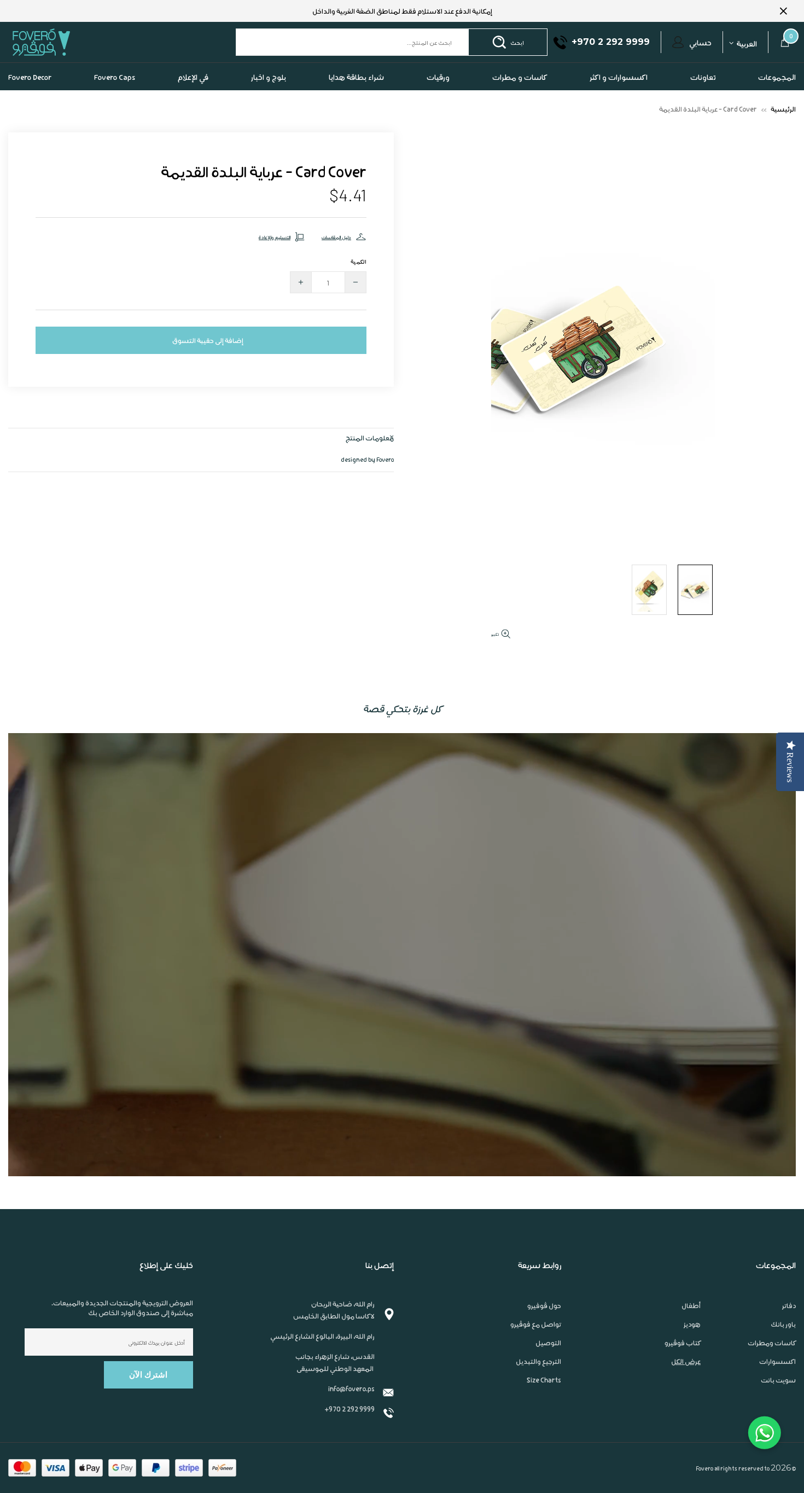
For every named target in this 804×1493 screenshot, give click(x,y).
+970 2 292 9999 (349, 1408)
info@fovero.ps (351, 1388)
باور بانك (783, 1324)
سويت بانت (778, 1380)
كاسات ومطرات (772, 1342)
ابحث (517, 42)
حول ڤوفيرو (544, 1305)
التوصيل (548, 1342)
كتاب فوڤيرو (683, 1342)
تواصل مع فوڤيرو (535, 1324)
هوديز (692, 1324)
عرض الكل (686, 1361)
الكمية (358, 261)
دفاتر (789, 1305)
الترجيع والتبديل (538, 1361)
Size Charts (544, 1380)
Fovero (66, 41)
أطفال (691, 1305)
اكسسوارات (777, 1361)
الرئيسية (783, 108)
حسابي (700, 42)
